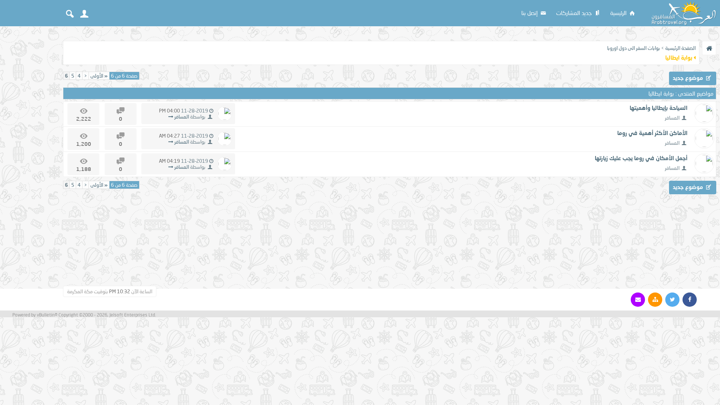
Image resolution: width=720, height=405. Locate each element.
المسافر (672, 118)
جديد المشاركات (574, 12)
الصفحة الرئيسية (680, 48)
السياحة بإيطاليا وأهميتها (658, 107)
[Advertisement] (30, 143)
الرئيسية (619, 12)
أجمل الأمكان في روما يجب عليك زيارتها (641, 157)
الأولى (99, 76)
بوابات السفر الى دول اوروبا (633, 48)
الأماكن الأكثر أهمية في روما (652, 132)
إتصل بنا (530, 12)
